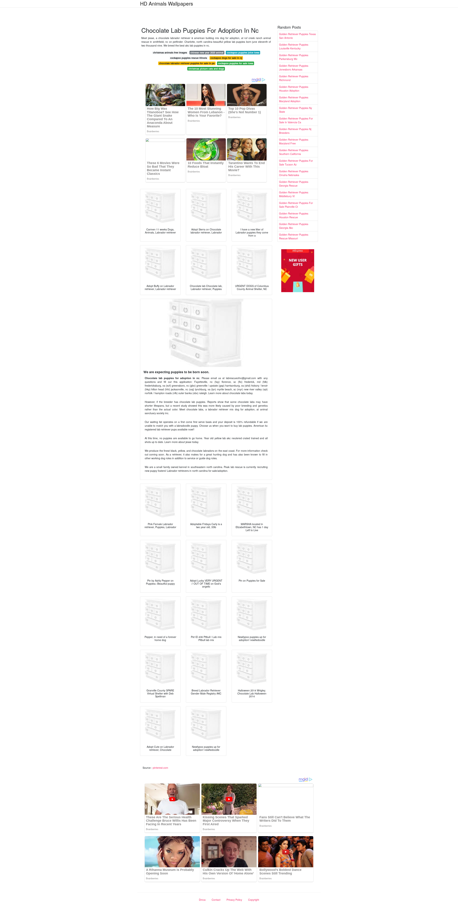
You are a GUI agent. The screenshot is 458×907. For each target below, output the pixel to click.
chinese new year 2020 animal (206, 52)
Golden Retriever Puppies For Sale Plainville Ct (296, 204)
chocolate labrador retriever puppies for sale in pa (187, 63)
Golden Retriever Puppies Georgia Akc (293, 226)
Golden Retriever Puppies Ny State (295, 109)
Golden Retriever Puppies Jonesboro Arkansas (293, 67)
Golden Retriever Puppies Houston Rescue (293, 215)
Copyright (253, 899)
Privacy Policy (234, 899)
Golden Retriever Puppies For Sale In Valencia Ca (296, 120)
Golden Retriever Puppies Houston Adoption (293, 88)
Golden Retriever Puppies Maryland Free (293, 141)
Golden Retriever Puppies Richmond (293, 78)
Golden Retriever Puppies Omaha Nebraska (293, 173)
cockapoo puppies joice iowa (243, 52)
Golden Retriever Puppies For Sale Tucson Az (296, 162)
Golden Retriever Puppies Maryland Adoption (293, 99)
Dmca (202, 899)
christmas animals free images (170, 52)
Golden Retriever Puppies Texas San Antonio (297, 36)
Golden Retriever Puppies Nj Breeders (295, 131)
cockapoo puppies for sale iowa (235, 63)
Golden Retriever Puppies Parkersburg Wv (293, 57)
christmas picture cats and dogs (206, 68)
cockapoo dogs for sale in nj (226, 58)
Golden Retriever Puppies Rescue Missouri (293, 236)
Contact (216, 899)
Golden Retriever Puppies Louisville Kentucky (293, 46)
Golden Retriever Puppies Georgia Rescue (293, 183)
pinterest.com (160, 767)
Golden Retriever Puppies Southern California (293, 152)
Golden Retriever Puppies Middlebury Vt (293, 194)
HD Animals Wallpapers (166, 3)
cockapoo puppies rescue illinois (188, 58)
